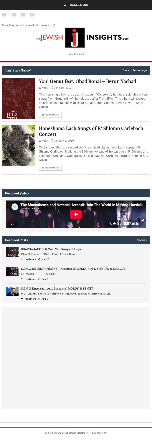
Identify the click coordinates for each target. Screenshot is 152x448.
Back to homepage (135, 70)
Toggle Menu (78, 4)
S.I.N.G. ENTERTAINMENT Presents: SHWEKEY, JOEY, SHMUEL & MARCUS (73, 269)
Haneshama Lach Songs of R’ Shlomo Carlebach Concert (91, 131)
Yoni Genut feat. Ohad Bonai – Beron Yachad (87, 81)
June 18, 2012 (63, 87)
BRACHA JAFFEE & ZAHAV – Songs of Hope (51, 249)
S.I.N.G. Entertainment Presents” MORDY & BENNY (57, 288)
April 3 (45, 279)
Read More (52, 114)
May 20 (45, 259)
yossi (45, 87)
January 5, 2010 (64, 140)
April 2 (45, 299)
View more (142, 240)
